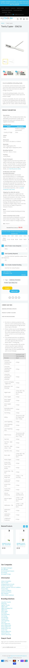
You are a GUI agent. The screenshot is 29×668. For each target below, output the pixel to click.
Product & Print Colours (9, 312)
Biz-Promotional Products (7, 571)
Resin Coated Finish (6, 625)
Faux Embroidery (5, 614)
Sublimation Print (5, 633)
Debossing (3, 603)
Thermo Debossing (6, 634)
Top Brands (4, 12)
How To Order (4, 582)
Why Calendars (5, 593)
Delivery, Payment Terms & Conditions (11, 587)
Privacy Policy (4, 589)
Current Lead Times (17, 10)
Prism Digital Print (5, 623)
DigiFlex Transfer (5, 605)
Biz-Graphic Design (6, 574)
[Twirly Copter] (14, 46)
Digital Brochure (20, 8)
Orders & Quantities (6, 581)
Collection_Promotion (14, 280)
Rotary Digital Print (6, 627)
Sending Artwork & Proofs (9, 309)
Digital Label (4, 606)
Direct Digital (4, 611)
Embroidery (4, 613)
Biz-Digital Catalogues (6, 568)
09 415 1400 (9, 14)
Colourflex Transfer (6, 602)
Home (2, 8)
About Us (7, 8)
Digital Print (4, 610)
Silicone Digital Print (6, 631)
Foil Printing (4, 616)
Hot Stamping (4, 617)
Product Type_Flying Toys (10, 282)
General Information (6, 592)
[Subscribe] (25, 647)
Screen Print (4, 630)
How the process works (7, 10)
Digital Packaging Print (6, 608)
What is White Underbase (7, 595)
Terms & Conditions (6, 590)
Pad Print (3, 622)
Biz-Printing (4, 572)
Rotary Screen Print (6, 628)
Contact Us (13, 8)
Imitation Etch (4, 619)
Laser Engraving (5, 620)
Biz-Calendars (4, 569)
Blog (9, 12)
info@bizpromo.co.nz (19, 14)
